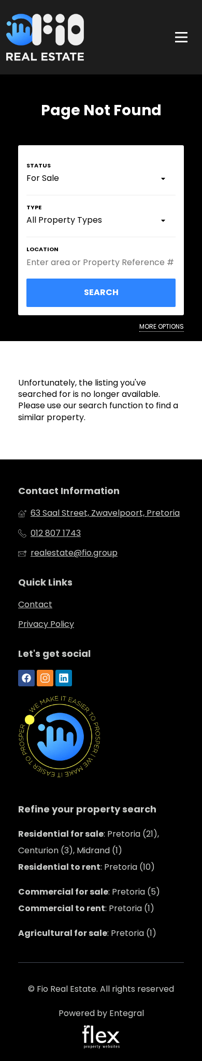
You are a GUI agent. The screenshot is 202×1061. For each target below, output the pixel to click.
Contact (35, 604)
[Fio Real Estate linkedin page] (63, 678)
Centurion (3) (45, 850)
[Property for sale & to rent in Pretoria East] (45, 37)
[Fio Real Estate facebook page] (26, 678)
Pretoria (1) (131, 908)
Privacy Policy (46, 624)
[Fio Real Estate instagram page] (45, 678)
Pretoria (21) (132, 834)
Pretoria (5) (136, 892)
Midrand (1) (99, 850)
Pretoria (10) (129, 867)
